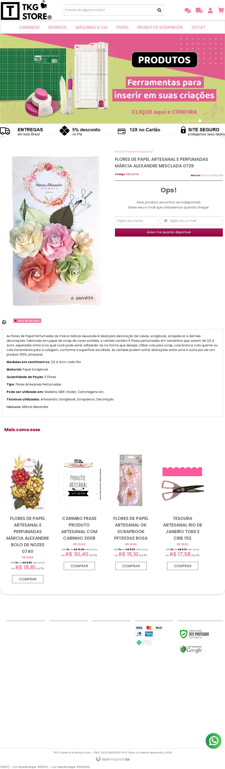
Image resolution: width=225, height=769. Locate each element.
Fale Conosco (18, 628)
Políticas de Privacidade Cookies (25, 702)
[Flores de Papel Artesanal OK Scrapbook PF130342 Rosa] (131, 510)
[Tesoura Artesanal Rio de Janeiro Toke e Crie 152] (183, 510)
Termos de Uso (19, 721)
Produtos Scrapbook (137, 151)
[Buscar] (159, 10)
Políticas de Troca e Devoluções (25, 669)
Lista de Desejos (28, 320)
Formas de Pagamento (25, 655)
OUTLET (55, 655)
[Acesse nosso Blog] (97, 642)
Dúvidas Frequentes (22, 650)
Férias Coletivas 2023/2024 (26, 730)
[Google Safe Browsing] (200, 649)
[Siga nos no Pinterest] (112, 635)
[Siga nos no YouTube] (112, 628)
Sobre (11, 639)
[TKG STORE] (26, 10)
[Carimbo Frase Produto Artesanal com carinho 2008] (79, 510)
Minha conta (17, 633)
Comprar (27, 579)
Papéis (55, 644)
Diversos (56, 633)
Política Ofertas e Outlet (25, 713)
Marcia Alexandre (212, 175)
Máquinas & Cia (62, 639)
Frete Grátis (16, 661)
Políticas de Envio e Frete (25, 680)
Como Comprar (19, 644)
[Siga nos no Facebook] (97, 628)
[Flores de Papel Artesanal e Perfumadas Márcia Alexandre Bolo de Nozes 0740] (28, 517)
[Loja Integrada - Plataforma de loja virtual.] (112, 759)
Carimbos (57, 628)
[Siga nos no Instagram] (97, 635)
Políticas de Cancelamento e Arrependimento (25, 691)
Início (118, 151)
